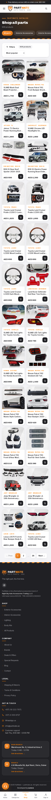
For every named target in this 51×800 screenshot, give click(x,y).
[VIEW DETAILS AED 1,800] (13, 479)
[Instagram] (4, 585)
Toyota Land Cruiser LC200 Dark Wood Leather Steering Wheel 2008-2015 (12, 293)
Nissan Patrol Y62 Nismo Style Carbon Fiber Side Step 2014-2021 (13, 415)
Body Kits (8, 625)
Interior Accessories (12, 615)
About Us (8, 645)
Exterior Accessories (24, 33)
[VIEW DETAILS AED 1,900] (37, 111)
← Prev (9, 556)
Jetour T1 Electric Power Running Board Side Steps (13, 129)
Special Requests (11, 660)
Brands (7, 650)
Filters (12, 47)
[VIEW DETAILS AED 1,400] (37, 357)
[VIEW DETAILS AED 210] (13, 438)
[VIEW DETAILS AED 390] (37, 438)
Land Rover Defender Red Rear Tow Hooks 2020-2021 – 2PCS (37, 293)
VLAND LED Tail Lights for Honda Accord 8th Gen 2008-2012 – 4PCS (13, 374)
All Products (9, 630)
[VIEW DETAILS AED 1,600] (13, 520)
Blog (6, 666)
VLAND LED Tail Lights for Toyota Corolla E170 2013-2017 (13, 334)
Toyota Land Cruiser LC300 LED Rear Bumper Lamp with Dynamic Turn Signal (37, 538)
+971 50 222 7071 (13, 709)
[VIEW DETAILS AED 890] (13, 357)
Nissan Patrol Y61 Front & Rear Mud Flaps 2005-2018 (11, 456)
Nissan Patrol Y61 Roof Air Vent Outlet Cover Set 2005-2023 (37, 456)
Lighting (7, 620)
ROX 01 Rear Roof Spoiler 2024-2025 (12, 170)
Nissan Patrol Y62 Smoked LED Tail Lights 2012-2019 (36, 374)
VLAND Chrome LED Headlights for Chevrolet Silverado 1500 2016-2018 (36, 129)
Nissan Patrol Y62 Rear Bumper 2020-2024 (36, 415)
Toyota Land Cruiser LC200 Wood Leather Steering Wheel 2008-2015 (37, 252)
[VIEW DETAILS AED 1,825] (13, 193)
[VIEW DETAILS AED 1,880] (13, 111)
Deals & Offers (10, 655)
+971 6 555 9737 (12, 715)
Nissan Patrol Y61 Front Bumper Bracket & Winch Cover (37, 89)
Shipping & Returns (12, 685)
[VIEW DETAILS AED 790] (37, 316)
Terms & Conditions (12, 690)
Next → (41, 556)
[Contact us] (5, 786)
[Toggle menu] (4, 8)
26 (33, 556)
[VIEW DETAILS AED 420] (37, 397)
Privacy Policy (10, 695)
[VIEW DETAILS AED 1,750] (13, 71)
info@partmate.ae (12, 726)
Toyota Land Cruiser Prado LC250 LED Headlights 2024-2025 (36, 211)
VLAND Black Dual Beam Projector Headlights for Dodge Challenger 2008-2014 (13, 89)
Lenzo (31, 788)
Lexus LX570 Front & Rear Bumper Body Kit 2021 (13, 538)
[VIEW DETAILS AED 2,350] (37, 152)
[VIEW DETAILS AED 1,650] (37, 193)
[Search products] (46, 8)
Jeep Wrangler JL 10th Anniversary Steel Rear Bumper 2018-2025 (12, 497)
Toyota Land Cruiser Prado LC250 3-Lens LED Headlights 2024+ (13, 211)
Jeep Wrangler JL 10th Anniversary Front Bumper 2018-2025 (37, 497)
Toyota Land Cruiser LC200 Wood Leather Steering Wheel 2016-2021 (13, 252)
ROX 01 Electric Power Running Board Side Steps (37, 170)
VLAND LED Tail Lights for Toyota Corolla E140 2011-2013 (37, 334)
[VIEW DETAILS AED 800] (37, 275)
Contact (7, 671)
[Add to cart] (20, 94)
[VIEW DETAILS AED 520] (37, 520)
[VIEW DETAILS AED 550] (13, 152)
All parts (7, 33)
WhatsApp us (10, 720)
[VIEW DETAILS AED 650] (13, 234)
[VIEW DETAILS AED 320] (37, 71)
